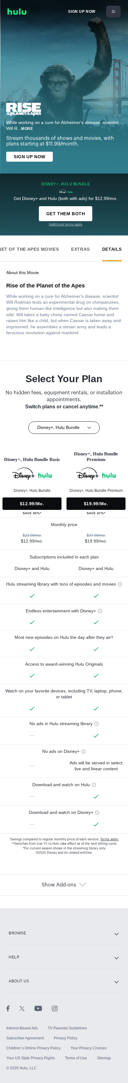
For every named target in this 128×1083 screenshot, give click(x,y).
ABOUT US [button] (19, 981)
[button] (80, 248)
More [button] (27, 128)
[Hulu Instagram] (54, 1008)
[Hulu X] (27, 1008)
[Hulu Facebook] (13, 1008)
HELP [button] (14, 957)
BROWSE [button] (17, 933)
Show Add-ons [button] (59, 884)
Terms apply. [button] (109, 839)
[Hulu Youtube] (43, 1008)
